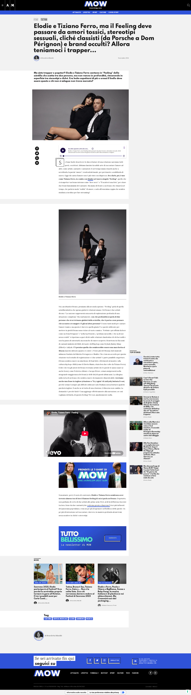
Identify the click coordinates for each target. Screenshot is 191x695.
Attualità (77, 12)
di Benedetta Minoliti (47, 58)
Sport (95, 12)
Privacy (155, 686)
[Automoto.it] (7, 5)
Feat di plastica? (105, 582)
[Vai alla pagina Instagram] (155, 673)
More (36, 560)
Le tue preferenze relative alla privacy (104, 692)
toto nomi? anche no (73, 582)
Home (36, 20)
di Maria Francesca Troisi (109, 605)
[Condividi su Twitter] (37, 153)
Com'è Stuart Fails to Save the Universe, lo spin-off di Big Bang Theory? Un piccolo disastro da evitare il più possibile (151, 383)
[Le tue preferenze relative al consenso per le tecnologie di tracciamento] (187, 691)
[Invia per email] (37, 163)
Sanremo (80, 619)
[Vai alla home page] (95, 4)
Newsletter (115, 660)
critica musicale (60, 619)
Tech (128, 673)
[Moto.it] (12, 5)
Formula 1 (94, 673)
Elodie (90, 179)
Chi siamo (148, 686)
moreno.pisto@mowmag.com (147, 663)
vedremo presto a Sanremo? (98, 505)
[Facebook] (90, 660)
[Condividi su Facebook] (37, 149)
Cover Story (113, 12)
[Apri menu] (2, 5)
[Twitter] (97, 660)
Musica (89, 619)
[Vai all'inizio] (47, 673)
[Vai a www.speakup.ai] (124, 147)
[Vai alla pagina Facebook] (151, 673)
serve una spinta (40, 582)
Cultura (47, 619)
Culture (103, 12)
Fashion (135, 673)
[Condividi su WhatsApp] (37, 158)
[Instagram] (104, 660)
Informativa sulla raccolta (76, 692)
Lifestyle (86, 12)
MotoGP (104, 673)
